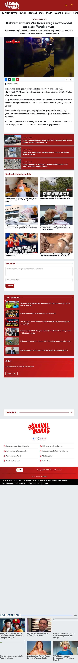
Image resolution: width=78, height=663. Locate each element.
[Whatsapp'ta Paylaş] (13, 79)
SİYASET (49, 13)
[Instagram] (41, 438)
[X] (37, 438)
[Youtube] (44, 438)
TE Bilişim (44, 476)
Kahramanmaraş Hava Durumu (52, 446)
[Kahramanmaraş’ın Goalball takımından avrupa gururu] (21, 243)
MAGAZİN (59, 13)
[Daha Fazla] (17, 79)
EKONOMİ (33, 13)
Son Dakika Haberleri (13, 461)
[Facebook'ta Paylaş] (6, 79)
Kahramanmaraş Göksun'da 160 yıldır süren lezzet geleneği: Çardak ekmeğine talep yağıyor (21, 200)
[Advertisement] (39, 393)
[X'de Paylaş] (9, 79)
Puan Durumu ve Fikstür (13, 456)
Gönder (10, 286)
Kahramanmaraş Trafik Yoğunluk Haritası (55, 451)
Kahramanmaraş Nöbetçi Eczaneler (17, 446)
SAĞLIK (68, 13)
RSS (20, 470)
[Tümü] (72, 361)
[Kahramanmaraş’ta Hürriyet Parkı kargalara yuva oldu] (56, 187)
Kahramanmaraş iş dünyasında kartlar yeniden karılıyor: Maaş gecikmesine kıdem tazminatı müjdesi (55, 227)
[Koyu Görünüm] (66, 5)
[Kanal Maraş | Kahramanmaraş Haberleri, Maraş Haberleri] (12, 5)
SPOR (41, 13)
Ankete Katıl (11, 374)
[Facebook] (33, 438)
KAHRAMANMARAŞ (9, 13)
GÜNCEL (23, 13)
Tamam (45, 483)
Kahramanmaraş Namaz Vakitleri (16, 451)
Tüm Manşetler (47, 456)
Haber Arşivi (46, 461)
